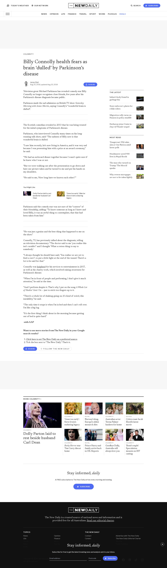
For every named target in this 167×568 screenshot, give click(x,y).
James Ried (34, 82)
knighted (41, 267)
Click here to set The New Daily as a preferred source (51, 339)
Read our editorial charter (100, 520)
